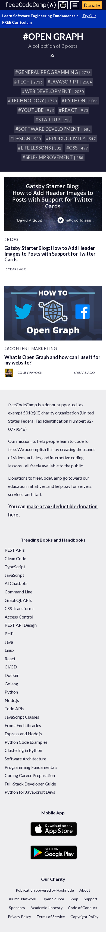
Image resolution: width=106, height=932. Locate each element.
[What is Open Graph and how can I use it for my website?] (53, 313)
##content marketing (30, 348)
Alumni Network (22, 899)
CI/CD (11, 666)
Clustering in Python (23, 750)
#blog (11, 239)
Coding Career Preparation (30, 775)
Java (9, 641)
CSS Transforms (20, 608)
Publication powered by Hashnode (45, 890)
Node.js (12, 700)
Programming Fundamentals (31, 767)
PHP (9, 633)
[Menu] (74, 5)
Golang (11, 683)
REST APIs (15, 549)
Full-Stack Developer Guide (30, 783)
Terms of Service (50, 916)
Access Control (19, 616)
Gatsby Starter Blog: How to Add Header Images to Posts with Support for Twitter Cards (49, 253)
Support (91, 899)
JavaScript (14, 575)
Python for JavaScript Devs (30, 791)
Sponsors (17, 907)
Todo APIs (14, 708)
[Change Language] (63, 5)
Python (11, 691)
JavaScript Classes (22, 716)
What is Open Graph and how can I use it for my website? (52, 360)
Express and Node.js (23, 733)
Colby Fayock (30, 373)
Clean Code (15, 558)
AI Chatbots (16, 583)
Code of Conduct (82, 907)
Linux (9, 650)
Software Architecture (25, 758)
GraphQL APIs (18, 600)
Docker (12, 675)
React (10, 658)
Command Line (18, 591)
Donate (92, 5)
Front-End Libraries (23, 725)
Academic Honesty (46, 907)
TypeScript (15, 566)
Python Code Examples (26, 742)
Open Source (53, 899)
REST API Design (21, 625)
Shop (74, 899)
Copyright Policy (84, 916)
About (84, 890)
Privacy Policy (19, 916)
